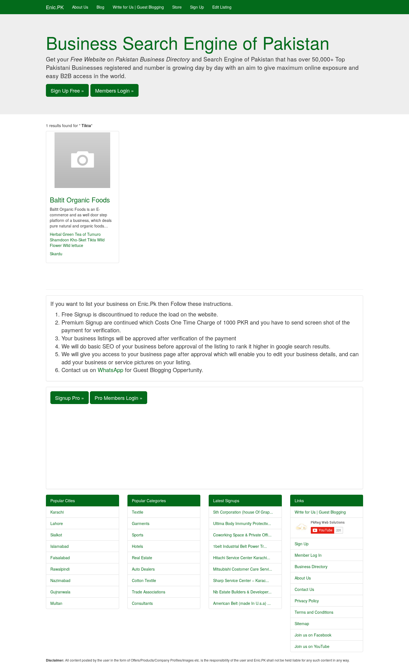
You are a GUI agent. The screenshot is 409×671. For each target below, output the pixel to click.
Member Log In (308, 555)
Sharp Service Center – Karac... (241, 580)
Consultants (142, 603)
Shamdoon (59, 239)
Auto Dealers (143, 569)
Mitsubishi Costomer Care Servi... (242, 569)
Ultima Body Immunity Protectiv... (242, 523)
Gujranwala (60, 592)
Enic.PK (55, 7)
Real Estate (142, 557)
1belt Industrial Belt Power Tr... (240, 546)
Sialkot (56, 535)
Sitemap (302, 623)
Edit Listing (221, 7)
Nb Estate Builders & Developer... (242, 592)
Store (177, 7)
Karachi (57, 512)
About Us (80, 7)
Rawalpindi (60, 569)
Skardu (56, 253)
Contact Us (304, 589)
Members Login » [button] (114, 90)
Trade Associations (148, 592)
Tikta (91, 239)
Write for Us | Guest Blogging (138, 7)
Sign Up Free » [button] (67, 90)
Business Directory (311, 566)
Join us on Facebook (313, 635)
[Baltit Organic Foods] (82, 160)
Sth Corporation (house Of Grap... (243, 512)
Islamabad (59, 546)
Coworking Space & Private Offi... (242, 535)
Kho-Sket (78, 239)
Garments (140, 523)
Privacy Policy (307, 600)
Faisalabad (60, 557)
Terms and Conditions (314, 612)
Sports (137, 535)
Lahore (56, 523)
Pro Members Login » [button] (118, 397)
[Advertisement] (204, 446)
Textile (137, 512)
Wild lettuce (73, 245)
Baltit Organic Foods (80, 199)
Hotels (137, 546)
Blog (100, 7)
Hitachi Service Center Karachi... (241, 557)
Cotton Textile (144, 580)
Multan (56, 603)
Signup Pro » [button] (69, 397)
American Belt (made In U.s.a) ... (242, 603)
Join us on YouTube (312, 646)
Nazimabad (60, 580)
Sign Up (197, 7)
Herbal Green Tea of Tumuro (75, 234)
